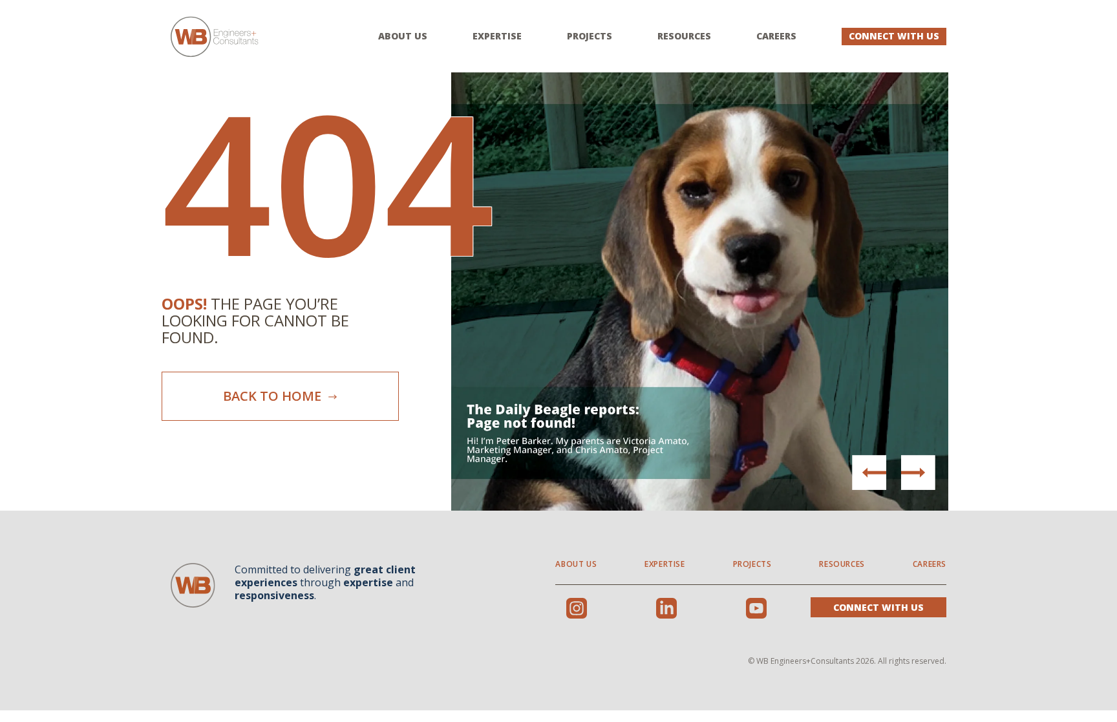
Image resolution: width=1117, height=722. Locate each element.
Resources (684, 36)
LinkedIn (666, 608)
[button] (917, 472)
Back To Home (273, 396)
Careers (776, 36)
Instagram (576, 608)
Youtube (756, 608)
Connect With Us (894, 36)
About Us (402, 36)
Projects (589, 36)
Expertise (497, 36)
